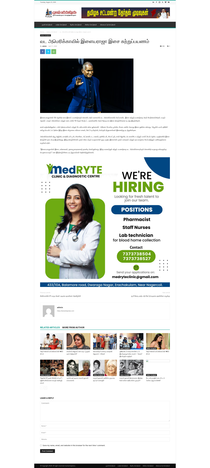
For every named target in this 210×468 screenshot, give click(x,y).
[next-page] (45, 387)
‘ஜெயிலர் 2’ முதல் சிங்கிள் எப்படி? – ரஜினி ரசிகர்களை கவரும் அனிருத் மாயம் (51, 380)
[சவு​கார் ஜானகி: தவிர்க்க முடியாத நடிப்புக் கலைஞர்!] (105, 368)
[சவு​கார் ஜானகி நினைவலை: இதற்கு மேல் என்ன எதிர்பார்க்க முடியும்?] (131, 368)
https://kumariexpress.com (65, 311)
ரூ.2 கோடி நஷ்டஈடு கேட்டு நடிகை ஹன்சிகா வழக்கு (150, 296)
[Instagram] (159, 2)
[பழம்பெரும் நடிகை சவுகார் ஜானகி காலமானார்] (78, 368)
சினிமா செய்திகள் (91, 25)
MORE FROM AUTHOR (73, 327)
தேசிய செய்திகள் (76, 25)
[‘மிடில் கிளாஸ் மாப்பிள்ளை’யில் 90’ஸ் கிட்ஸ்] (52, 341)
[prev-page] (41, 387)
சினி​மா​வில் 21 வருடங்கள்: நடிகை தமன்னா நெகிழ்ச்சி (60, 296)
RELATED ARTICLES (50, 327)
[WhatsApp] (53, 51)
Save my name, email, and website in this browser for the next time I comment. (74, 445)
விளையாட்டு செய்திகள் (107, 25)
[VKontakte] (168, 2)
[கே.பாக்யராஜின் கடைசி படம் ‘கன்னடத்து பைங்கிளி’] (158, 368)
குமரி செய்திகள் (47, 25)
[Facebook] (156, 2)
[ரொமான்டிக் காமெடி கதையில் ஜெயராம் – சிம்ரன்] (105, 341)
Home (42, 32)
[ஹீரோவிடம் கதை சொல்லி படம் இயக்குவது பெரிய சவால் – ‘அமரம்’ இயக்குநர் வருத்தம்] (131, 341)
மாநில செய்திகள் (61, 25)
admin (44, 46)
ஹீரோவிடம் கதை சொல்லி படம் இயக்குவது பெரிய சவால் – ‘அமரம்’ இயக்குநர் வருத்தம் (131, 354)
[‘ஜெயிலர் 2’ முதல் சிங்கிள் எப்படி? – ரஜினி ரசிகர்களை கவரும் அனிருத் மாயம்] (52, 368)
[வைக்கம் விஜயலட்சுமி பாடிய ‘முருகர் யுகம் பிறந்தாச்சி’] (78, 341)
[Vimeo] (165, 2)
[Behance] (153, 2)
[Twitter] (162, 2)
